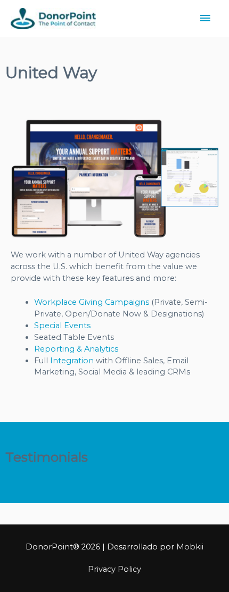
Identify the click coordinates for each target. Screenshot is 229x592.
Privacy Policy (114, 569)
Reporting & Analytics (76, 349)
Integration (72, 360)
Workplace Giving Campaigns (91, 302)
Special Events (62, 325)
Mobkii (189, 547)
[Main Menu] (205, 18)
